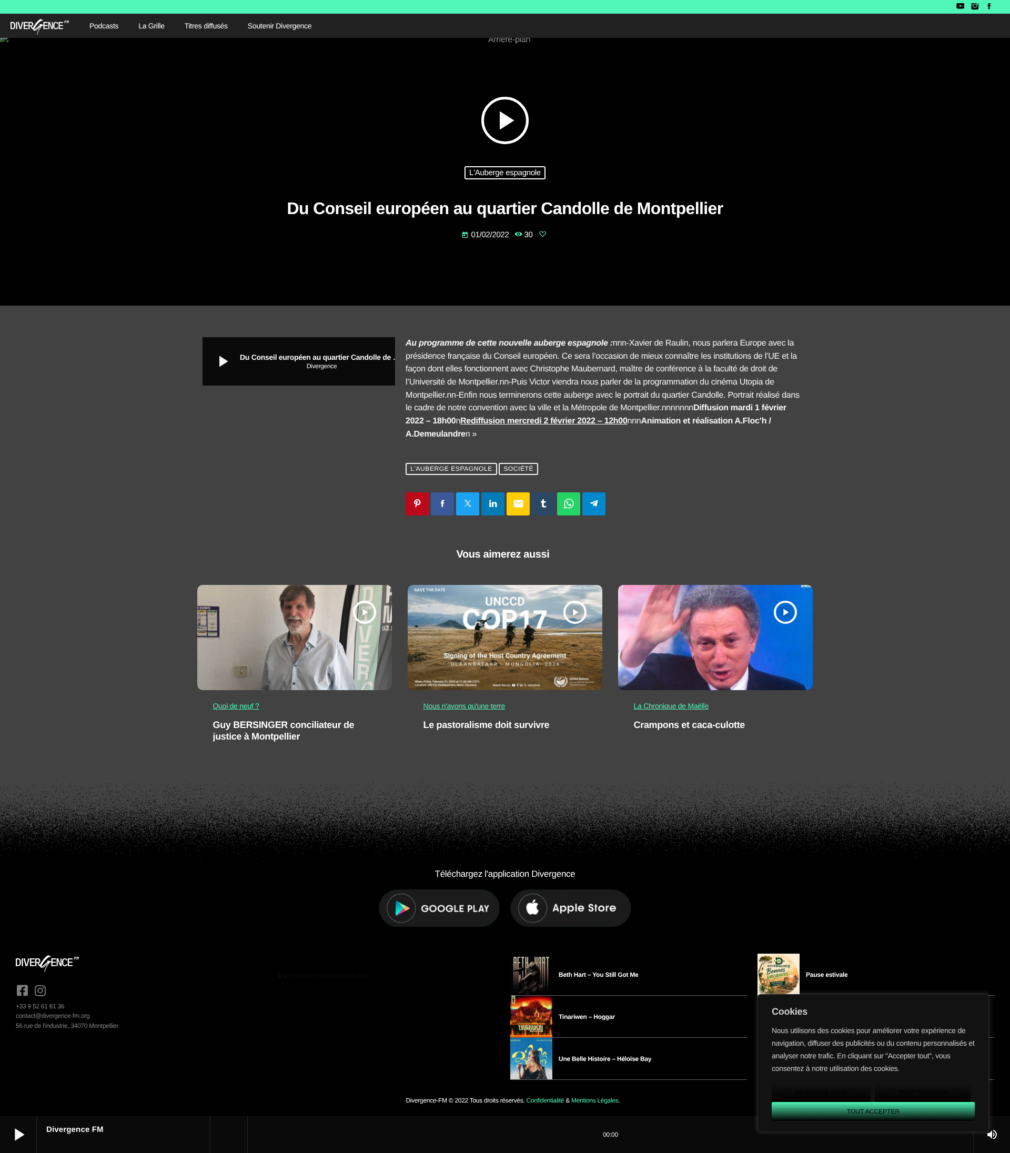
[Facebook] (989, 7)
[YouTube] (960, 7)
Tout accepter (873, 1111)
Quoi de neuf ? (236, 706)
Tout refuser (922, 1092)
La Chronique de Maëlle (671, 706)
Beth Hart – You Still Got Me (599, 974)
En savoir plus (821, 1092)
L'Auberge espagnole (505, 172)
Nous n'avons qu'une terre (464, 706)
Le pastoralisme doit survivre (486, 725)
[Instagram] (974, 7)
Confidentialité (545, 1100)
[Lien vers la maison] (40, 26)
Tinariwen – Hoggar (587, 1016)
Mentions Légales (594, 1100)
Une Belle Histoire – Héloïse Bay (605, 1059)
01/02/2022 (486, 234)
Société (518, 468)
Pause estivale (826, 974)
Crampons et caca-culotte (689, 725)
